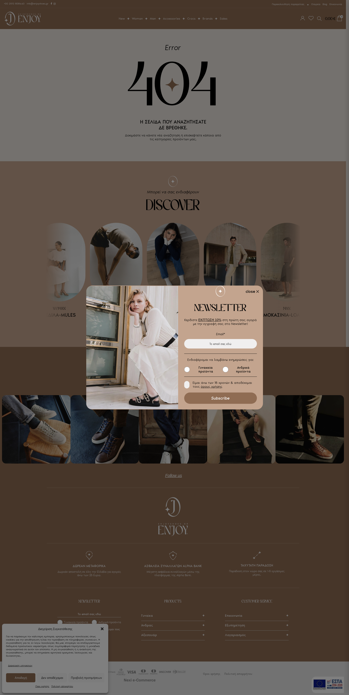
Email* (220, 334)
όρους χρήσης (211, 386)
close (250, 291)
